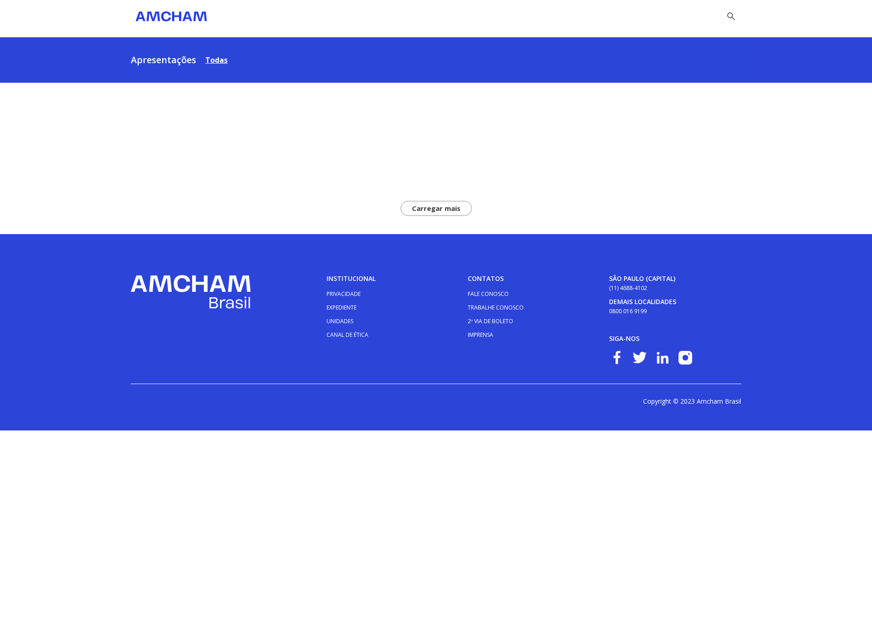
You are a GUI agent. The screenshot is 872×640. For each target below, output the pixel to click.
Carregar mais (436, 208)
